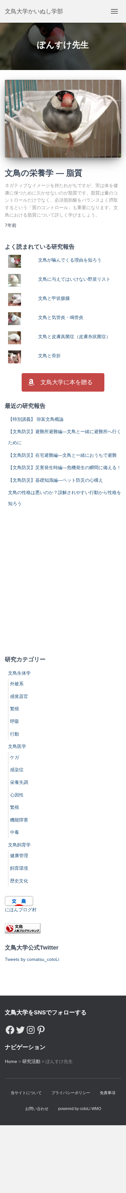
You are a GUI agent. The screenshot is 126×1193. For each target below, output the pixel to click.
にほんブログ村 (21, 909)
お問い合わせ (36, 1108)
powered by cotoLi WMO (79, 1108)
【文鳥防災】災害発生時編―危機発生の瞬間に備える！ (64, 467)
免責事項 (107, 1093)
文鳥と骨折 (49, 355)
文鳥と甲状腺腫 (54, 298)
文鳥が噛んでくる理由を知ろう (69, 260)
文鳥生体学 (19, 673)
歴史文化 (19, 880)
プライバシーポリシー (70, 1093)
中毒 (14, 832)
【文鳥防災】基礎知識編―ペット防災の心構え (55, 480)
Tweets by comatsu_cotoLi (32, 959)
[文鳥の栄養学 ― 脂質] (63, 119)
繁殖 (14, 708)
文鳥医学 (17, 746)
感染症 (17, 769)
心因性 (17, 794)
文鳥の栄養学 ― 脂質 (43, 172)
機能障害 (19, 819)
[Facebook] (10, 1028)
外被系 (17, 683)
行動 (14, 734)
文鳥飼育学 (19, 844)
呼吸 (14, 721)
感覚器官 (19, 696)
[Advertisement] (63, 582)
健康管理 (19, 855)
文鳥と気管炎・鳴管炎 (60, 317)
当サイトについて (26, 1093)
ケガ (14, 757)
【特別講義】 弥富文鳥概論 (36, 419)
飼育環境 (19, 868)
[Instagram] (31, 1028)
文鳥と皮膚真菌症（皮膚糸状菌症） (74, 336)
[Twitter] (20, 1028)
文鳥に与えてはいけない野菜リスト (74, 279)
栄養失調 (19, 782)
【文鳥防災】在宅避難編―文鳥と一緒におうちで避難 (62, 455)
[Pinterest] (41, 1028)
